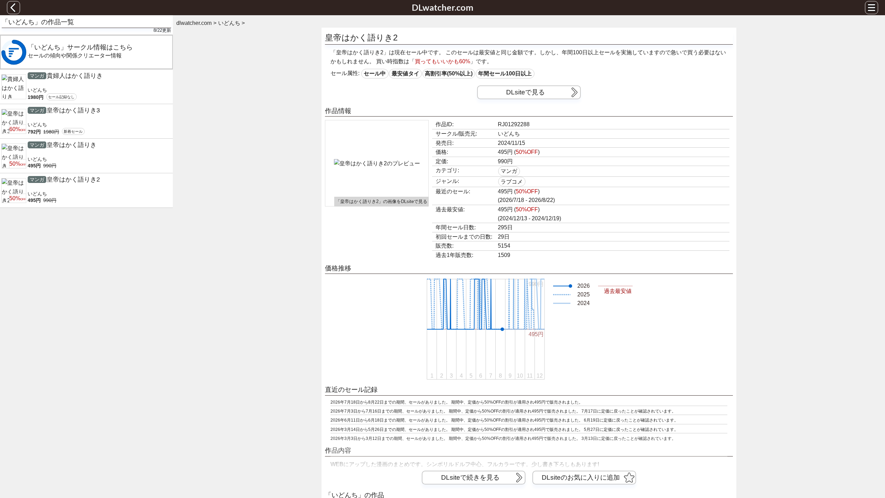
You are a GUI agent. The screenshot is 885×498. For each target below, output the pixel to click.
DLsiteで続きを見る (470, 477)
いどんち (509, 134)
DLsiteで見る (525, 92)
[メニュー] (871, 7)
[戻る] (13, 7)
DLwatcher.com (442, 7)
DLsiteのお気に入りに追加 (581, 477)
